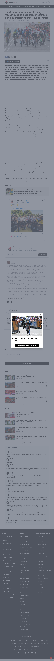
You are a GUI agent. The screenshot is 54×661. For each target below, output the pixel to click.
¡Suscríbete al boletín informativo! (27, 345)
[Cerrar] (41, 314)
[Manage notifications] (51, 658)
